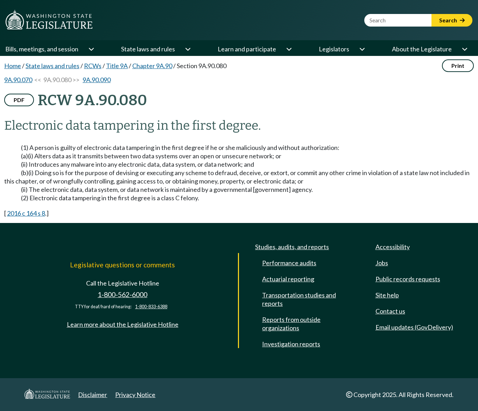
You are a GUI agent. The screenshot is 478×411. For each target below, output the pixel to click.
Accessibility (392, 247)
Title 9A (117, 66)
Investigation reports (291, 344)
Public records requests (407, 279)
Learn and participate (247, 49)
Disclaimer (92, 394)
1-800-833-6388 (151, 306)
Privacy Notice (135, 394)
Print (457, 65)
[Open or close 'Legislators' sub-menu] (361, 49)
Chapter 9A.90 (152, 66)
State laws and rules (148, 49)
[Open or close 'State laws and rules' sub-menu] (187, 49)
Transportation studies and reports (299, 299)
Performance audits (289, 263)
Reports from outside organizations (291, 324)
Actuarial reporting (288, 279)
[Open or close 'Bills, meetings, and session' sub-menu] (91, 49)
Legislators (334, 49)
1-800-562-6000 (122, 294)
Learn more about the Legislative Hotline (122, 324)
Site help (387, 295)
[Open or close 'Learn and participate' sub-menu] (288, 49)
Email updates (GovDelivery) (414, 327)
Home (12, 66)
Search (448, 20)
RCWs (92, 66)
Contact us (390, 311)
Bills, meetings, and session (41, 49)
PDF (19, 99)
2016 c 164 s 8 (26, 213)
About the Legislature (422, 49)
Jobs (381, 263)
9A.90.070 (18, 80)
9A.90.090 (97, 80)
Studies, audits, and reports (292, 247)
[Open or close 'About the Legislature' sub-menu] (464, 49)
